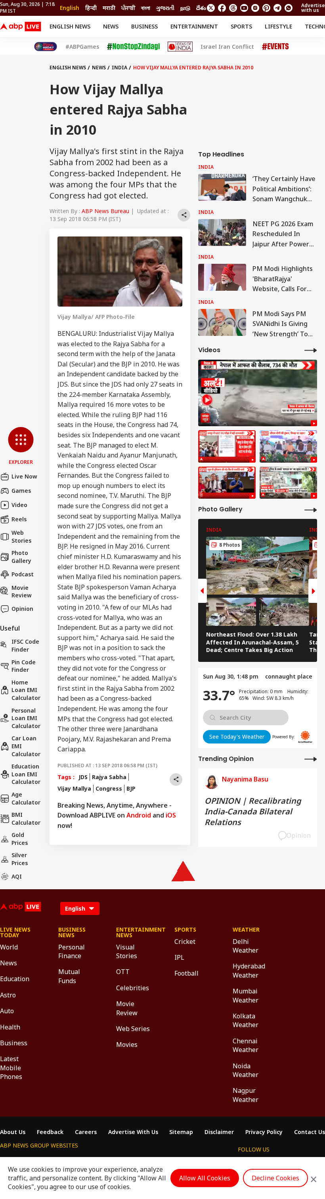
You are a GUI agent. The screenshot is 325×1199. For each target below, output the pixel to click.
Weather (246, 929)
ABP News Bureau (105, 211)
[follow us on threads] (233, 8)
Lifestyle (278, 26)
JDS (83, 777)
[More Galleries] (310, 510)
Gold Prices (19, 838)
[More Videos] (310, 350)
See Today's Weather (236, 736)
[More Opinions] (310, 759)
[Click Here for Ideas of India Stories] (180, 46)
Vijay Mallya (74, 788)
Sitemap (181, 1132)
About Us (12, 1132)
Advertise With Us (133, 1132)
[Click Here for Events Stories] (275, 46)
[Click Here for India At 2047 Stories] (45, 46)
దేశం (201, 7)
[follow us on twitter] (211, 8)
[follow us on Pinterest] (266, 8)
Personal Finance (71, 951)
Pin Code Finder (23, 666)
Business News (72, 932)
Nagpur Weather (245, 1095)
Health (10, 1027)
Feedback (50, 1132)
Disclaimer (219, 1132)
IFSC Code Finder (25, 645)
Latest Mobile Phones (11, 1067)
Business (144, 26)
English (69, 7)
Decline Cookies (275, 1178)
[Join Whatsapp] (288, 8)
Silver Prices (19, 859)
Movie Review (21, 591)
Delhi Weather (245, 946)
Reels (19, 519)
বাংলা (145, 7)
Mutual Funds (69, 976)
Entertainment (194, 26)
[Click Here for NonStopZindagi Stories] (133, 46)
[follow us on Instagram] (255, 8)
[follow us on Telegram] (277, 8)
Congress (109, 788)
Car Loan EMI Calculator (25, 745)
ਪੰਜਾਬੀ (128, 7)
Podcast (22, 574)
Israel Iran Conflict (227, 47)
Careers (86, 1132)
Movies (127, 1044)
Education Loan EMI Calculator (25, 773)
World (9, 947)
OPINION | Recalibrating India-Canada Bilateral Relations (253, 811)
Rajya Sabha (109, 777)
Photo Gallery (21, 556)
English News (70, 26)
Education (14, 978)
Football (186, 973)
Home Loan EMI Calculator (25, 690)
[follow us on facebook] (222, 8)
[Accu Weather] (305, 736)
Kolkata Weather (245, 1020)
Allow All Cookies (204, 1178)
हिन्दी (91, 7)
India (119, 67)
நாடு (185, 7)
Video (19, 505)
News (111, 26)
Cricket (184, 941)
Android (138, 815)
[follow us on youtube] (244, 8)
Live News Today (15, 932)
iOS (171, 815)
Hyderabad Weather (249, 970)
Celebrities (132, 988)
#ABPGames (82, 47)
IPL (179, 957)
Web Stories (21, 536)
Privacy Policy (264, 1132)
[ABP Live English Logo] (20, 26)
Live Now (24, 476)
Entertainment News (133, 932)
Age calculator (25, 798)
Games (21, 490)
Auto (7, 1010)
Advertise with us (313, 7)
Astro (8, 995)
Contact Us (309, 1132)
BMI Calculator (25, 818)
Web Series (133, 1028)
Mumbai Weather (245, 995)
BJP (131, 788)
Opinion (22, 608)
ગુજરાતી (165, 7)
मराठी (109, 7)
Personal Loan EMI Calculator (25, 718)
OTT (123, 971)
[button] (21, 446)
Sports (241, 26)
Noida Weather (245, 1070)
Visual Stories (126, 951)
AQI (16, 876)
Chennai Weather (245, 1045)
